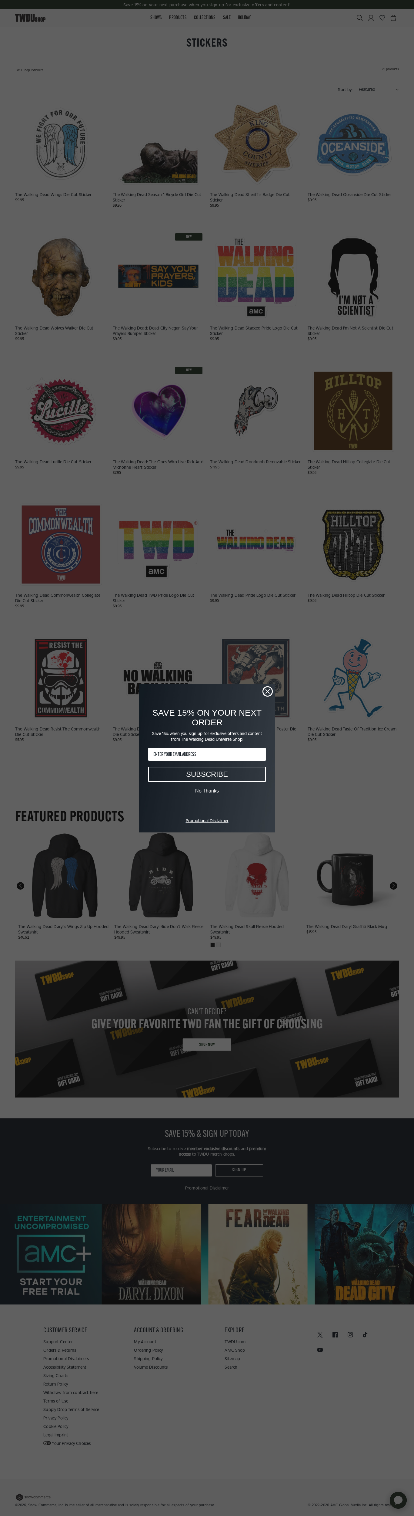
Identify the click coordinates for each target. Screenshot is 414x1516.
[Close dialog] (267, 691)
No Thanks (207, 790)
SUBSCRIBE (207, 774)
